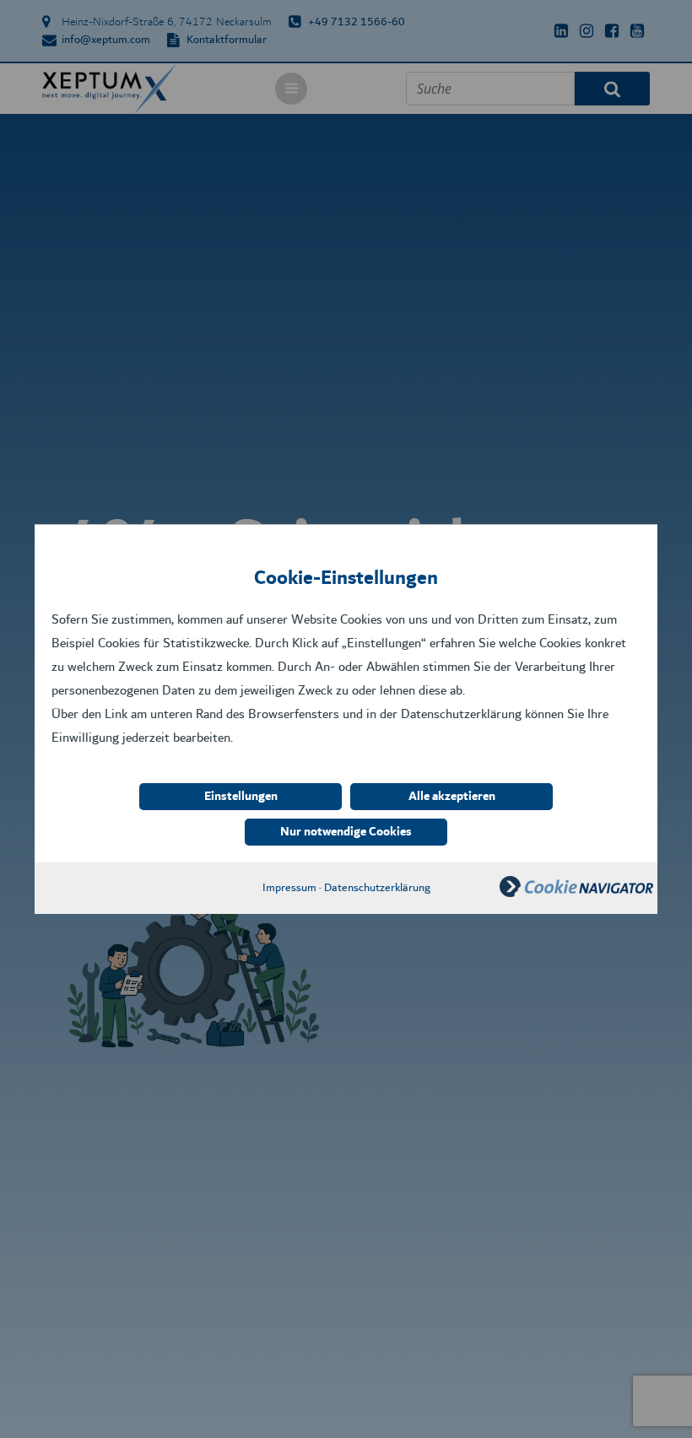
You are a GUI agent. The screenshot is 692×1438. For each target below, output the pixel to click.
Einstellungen (241, 797)
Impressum (289, 887)
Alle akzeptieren (451, 797)
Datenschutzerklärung (377, 887)
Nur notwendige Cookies (346, 832)
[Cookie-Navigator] (576, 893)
